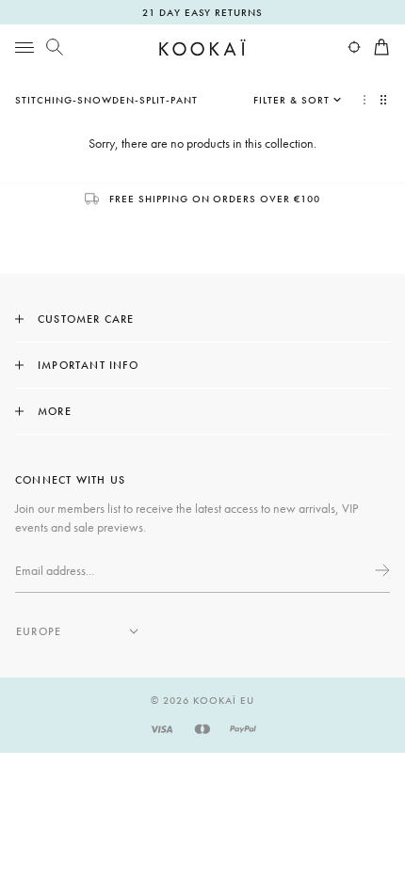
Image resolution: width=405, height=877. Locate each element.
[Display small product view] (385, 99)
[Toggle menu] (24, 47)
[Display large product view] (364, 99)
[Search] (55, 47)
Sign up (380, 570)
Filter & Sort (291, 99)
